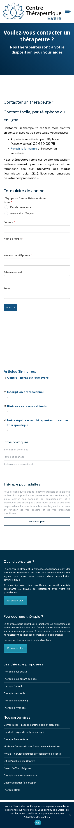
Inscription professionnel (25, 392)
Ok (38, 822)
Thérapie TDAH (12, 789)
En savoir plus (37, 521)
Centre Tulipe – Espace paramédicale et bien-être (32, 724)
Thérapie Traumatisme (16, 739)
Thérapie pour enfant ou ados (20, 678)
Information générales (16, 449)
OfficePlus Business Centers (19, 761)
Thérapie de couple (14, 693)
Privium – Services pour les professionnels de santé (32, 753)
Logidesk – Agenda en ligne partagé (24, 732)
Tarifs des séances (14, 456)
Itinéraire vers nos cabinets (27, 406)
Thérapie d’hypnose (15, 707)
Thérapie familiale (13, 686)
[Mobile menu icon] (68, 11)
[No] (69, 815)
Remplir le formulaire (24, 148)
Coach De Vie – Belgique (17, 768)
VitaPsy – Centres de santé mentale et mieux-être (32, 746)
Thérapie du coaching (16, 700)
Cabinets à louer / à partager (20, 782)
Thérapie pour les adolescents (21, 775)
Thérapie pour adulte (15, 671)
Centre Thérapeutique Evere (28, 378)
